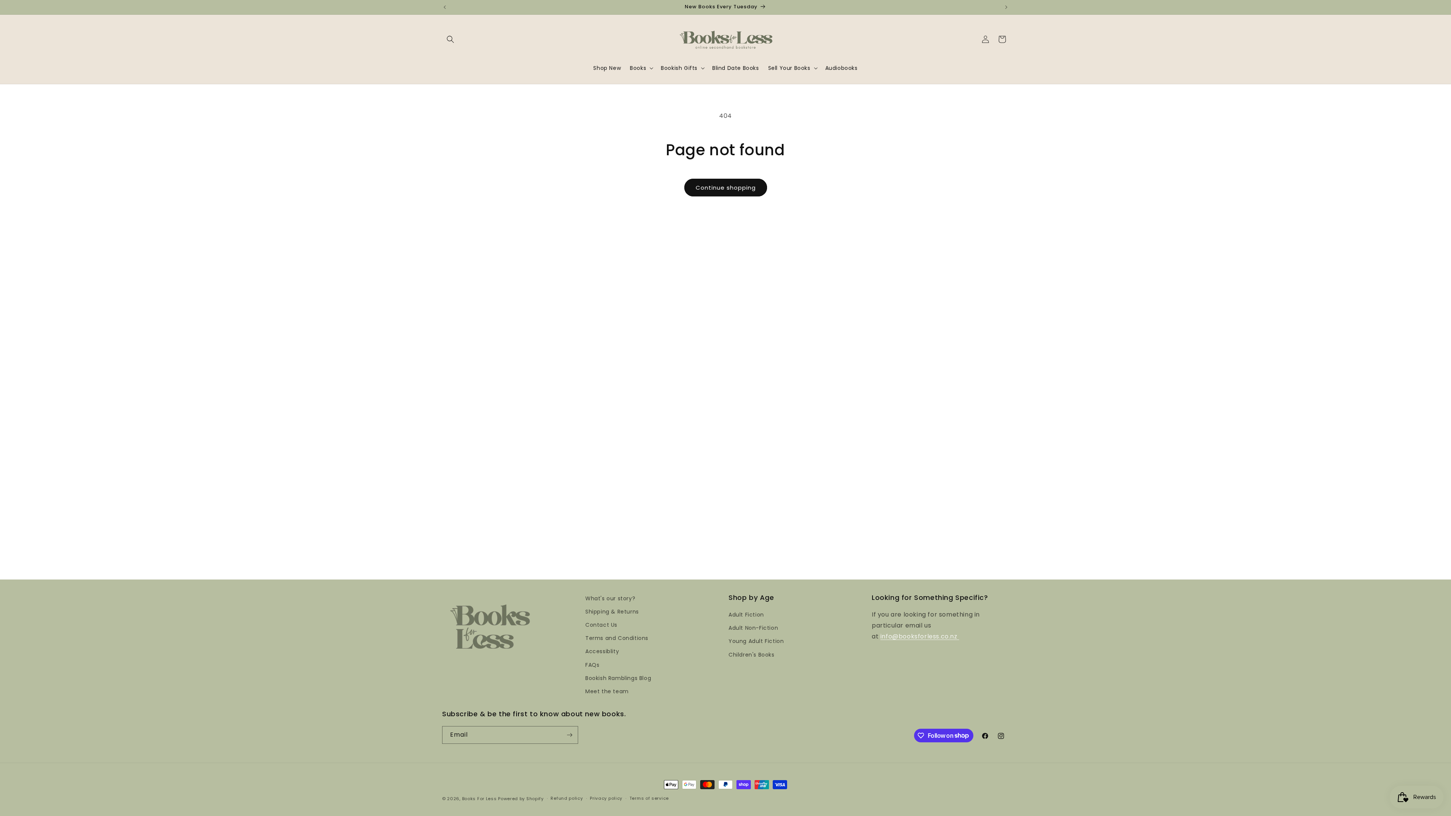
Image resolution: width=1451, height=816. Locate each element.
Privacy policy (606, 798)
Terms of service (649, 798)
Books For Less (479, 799)
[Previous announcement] (444, 7)
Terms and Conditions (616, 638)
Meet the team (607, 691)
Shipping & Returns (612, 611)
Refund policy (567, 798)
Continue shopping (726, 188)
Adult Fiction (746, 614)
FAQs (592, 665)
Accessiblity (602, 651)
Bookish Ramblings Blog (618, 678)
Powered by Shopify (521, 799)
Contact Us (601, 625)
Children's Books (752, 654)
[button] (450, 39)
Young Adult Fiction (756, 641)
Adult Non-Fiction (753, 628)
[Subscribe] (569, 735)
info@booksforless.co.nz (919, 636)
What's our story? (610, 598)
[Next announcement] (1006, 7)
